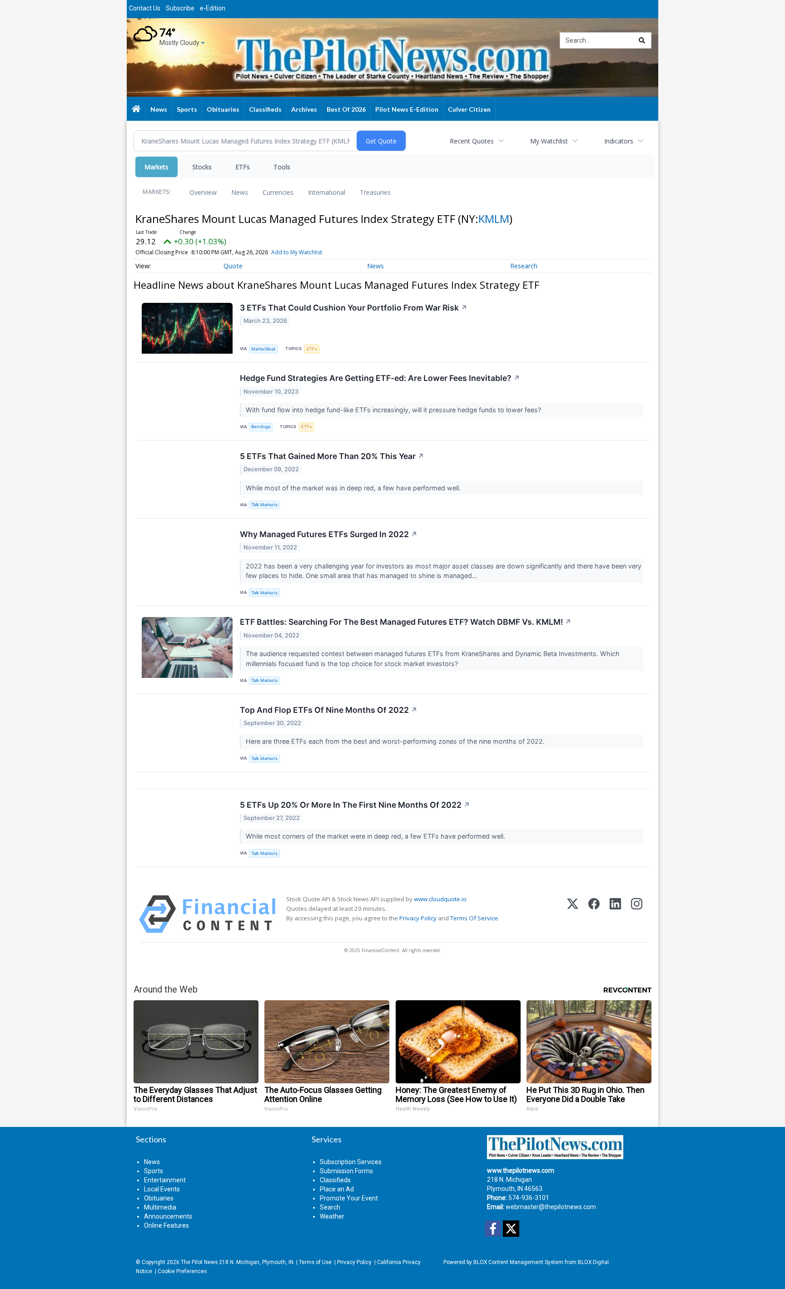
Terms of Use (315, 1262)
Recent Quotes (472, 141)
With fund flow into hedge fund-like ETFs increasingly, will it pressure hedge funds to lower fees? (394, 410)
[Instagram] (636, 914)
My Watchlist (549, 141)
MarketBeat (263, 348)
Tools (281, 167)
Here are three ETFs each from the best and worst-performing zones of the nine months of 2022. (396, 741)
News (239, 192)
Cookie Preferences (182, 1271)
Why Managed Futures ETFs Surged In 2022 (328, 534)
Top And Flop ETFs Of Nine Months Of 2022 (328, 710)
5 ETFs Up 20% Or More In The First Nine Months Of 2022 (355, 805)
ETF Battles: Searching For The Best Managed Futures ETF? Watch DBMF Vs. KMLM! (405, 622)
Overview (203, 192)
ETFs (242, 167)
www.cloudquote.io (440, 899)
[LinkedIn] (615, 914)
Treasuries (375, 192)
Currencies (278, 192)
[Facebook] (594, 914)
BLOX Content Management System (518, 1262)
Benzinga (260, 426)
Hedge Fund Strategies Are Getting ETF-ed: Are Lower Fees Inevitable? (380, 378)
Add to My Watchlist (296, 252)
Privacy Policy (418, 918)
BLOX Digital (593, 1262)
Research (523, 266)
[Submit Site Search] (642, 40)
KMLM (493, 218)
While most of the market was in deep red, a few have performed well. (354, 488)
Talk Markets (264, 504)
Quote (233, 266)
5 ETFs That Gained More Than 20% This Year (332, 456)
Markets (156, 167)
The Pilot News (199, 1262)
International (326, 192)
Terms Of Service (474, 918)
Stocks (202, 167)
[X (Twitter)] (572, 914)
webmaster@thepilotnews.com (551, 1206)
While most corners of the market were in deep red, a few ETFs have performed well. (376, 836)
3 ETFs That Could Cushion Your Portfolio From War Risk (353, 307)
